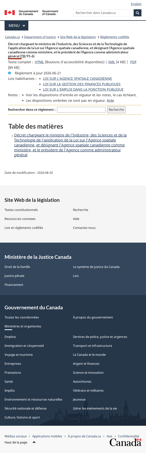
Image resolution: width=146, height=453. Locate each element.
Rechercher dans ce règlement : (32, 109)
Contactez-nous (84, 228)
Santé (9, 381)
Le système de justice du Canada (96, 267)
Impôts (10, 390)
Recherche (80, 210)
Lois (76, 276)
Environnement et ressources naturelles (33, 399)
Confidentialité (128, 436)
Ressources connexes (20, 219)
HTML (39, 62)
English (136, 4)
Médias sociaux (16, 436)
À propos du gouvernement (93, 317)
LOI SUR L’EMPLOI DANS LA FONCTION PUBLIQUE (83, 89)
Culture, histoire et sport (22, 417)
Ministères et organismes (23, 326)
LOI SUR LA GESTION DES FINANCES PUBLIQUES (82, 84)
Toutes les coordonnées (22, 317)
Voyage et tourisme (19, 355)
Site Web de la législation (78, 37)
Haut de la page (16, 442)
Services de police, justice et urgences (100, 337)
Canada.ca (12, 37)
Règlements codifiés (114, 37)
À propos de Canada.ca (84, 436)
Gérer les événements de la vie (95, 408)
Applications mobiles (47, 436)
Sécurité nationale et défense (26, 408)
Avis (109, 436)
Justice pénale (14, 276)
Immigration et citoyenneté (24, 346)
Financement (14, 285)
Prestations (13, 372)
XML (111, 62)
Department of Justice (40, 37)
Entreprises (13, 364)
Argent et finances (86, 364)
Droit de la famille (17, 267)
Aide (110, 100)
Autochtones (82, 381)
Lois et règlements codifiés (24, 228)
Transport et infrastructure (92, 346)
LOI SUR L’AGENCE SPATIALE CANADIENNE (77, 78)
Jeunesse (79, 399)
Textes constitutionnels (21, 210)
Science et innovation (88, 372)
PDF (133, 62)
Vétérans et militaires (88, 390)
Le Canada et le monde (89, 355)
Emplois (10, 337)
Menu (18, 25)
